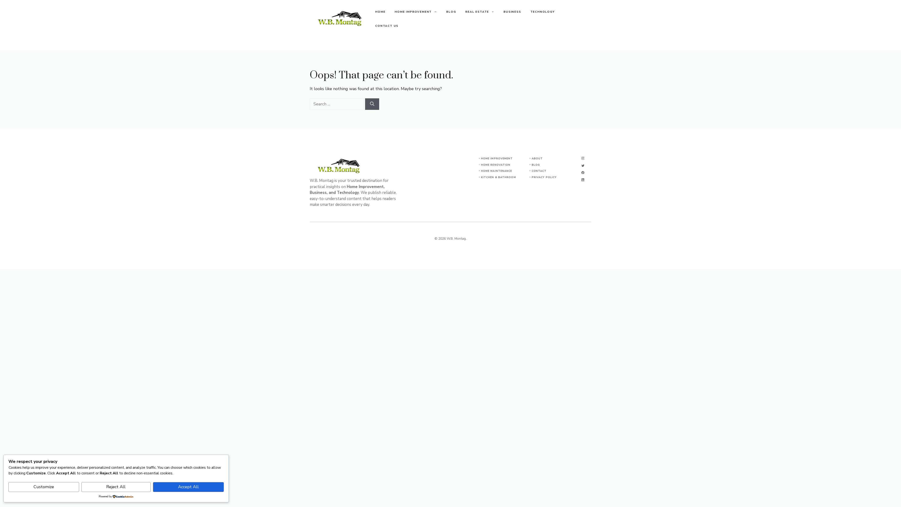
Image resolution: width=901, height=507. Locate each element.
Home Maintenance (496, 171)
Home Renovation (496, 165)
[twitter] (582, 165)
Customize (44, 487)
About (537, 158)
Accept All (188, 487)
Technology (543, 12)
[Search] (372, 104)
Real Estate (477, 12)
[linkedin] (582, 179)
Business (512, 12)
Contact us (386, 26)
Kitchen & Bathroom (498, 177)
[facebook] (582, 172)
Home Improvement (413, 12)
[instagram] (582, 158)
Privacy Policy (544, 177)
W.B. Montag (456, 238)
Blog (451, 12)
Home (380, 12)
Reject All (116, 487)
